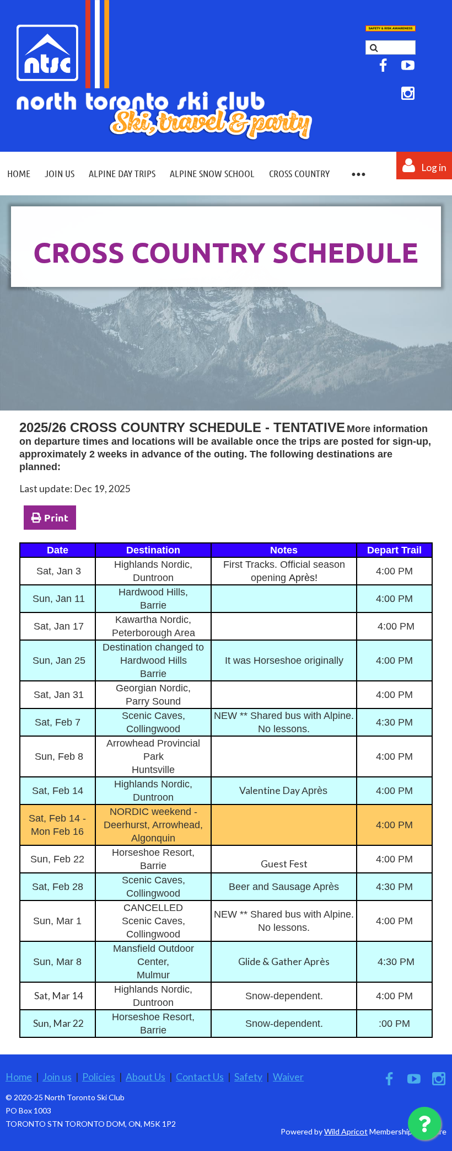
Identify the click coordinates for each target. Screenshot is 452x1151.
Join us (57, 1077)
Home (19, 1077)
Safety (248, 1077)
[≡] (358, 173)
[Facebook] (383, 65)
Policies (98, 1077)
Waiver (288, 1077)
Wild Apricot (346, 1131)
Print (56, 517)
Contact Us (200, 1077)
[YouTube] (408, 65)
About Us (145, 1077)
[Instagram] (408, 93)
